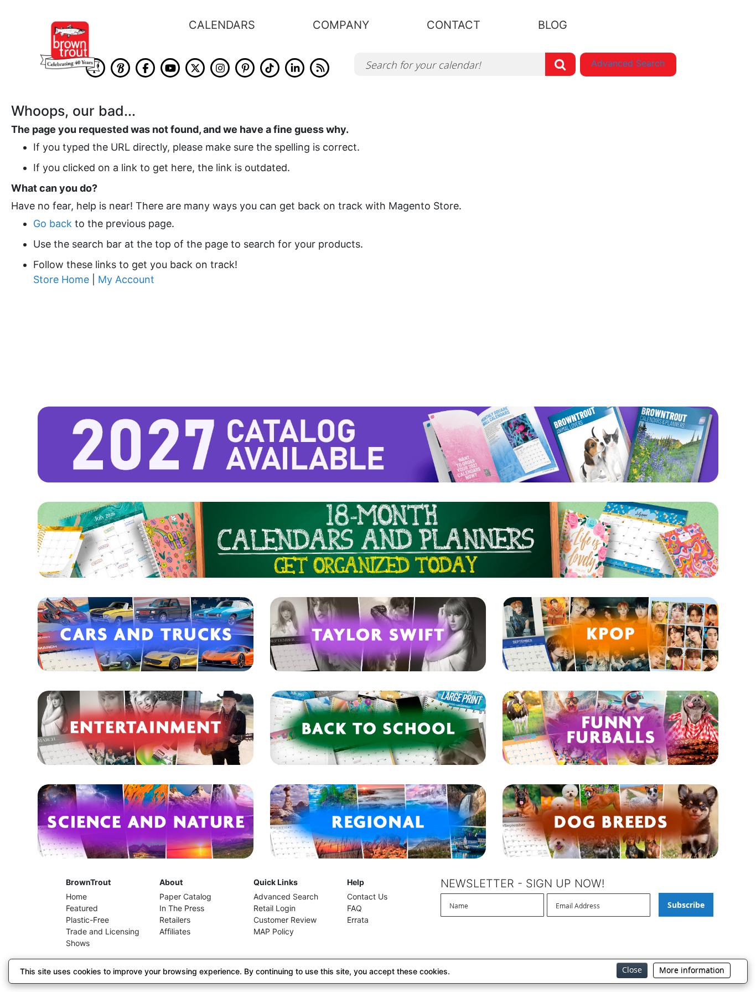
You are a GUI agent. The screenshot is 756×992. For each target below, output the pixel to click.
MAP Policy (273, 931)
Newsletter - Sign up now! (522, 883)
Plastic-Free (87, 919)
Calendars (222, 24)
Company (341, 24)
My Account (126, 279)
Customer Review (285, 919)
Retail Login (274, 908)
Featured (82, 908)
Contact (453, 24)
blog (552, 24)
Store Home (61, 279)
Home (76, 896)
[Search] (560, 64)
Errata (358, 919)
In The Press (181, 908)
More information (691, 970)
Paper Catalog (185, 896)
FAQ (354, 908)
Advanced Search (628, 63)
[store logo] (70, 46)
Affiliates (174, 931)
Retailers (174, 919)
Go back (52, 223)
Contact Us (367, 896)
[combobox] (465, 64)
